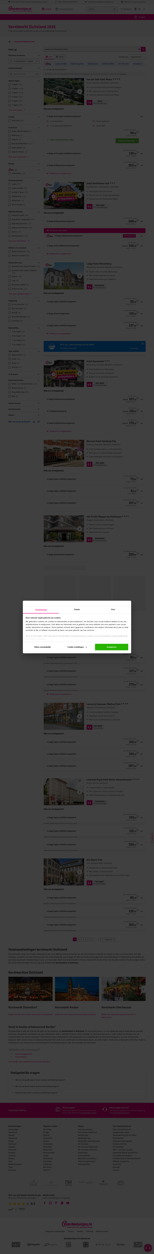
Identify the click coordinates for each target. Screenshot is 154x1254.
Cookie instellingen (75, 647)
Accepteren (111, 647)
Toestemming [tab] (41, 610)
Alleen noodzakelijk (42, 647)
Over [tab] (113, 609)
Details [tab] (77, 609)
